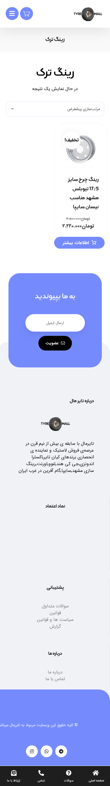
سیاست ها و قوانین (55, 619)
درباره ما (55, 672)
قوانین (55, 612)
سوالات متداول (55, 606)
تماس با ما (55, 678)
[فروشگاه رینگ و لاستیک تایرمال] (88, 14)
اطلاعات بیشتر (76, 242)
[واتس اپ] (46, 751)
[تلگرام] (61, 751)
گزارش (55, 626)
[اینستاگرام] (32, 751)
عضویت (52, 343)
